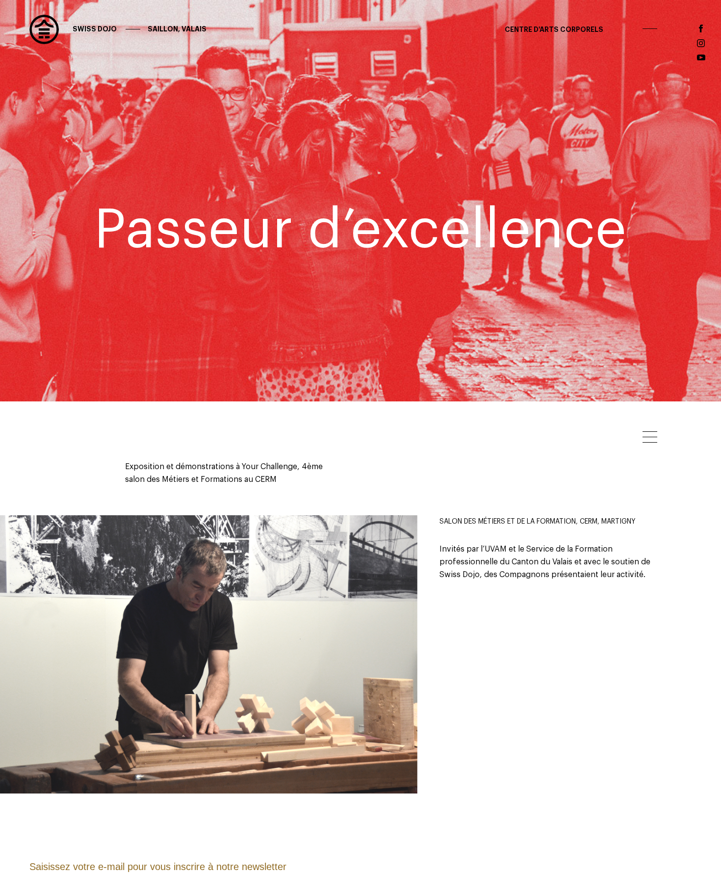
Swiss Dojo (138, 29)
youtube (701, 57)
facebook (701, 28)
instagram (701, 43)
